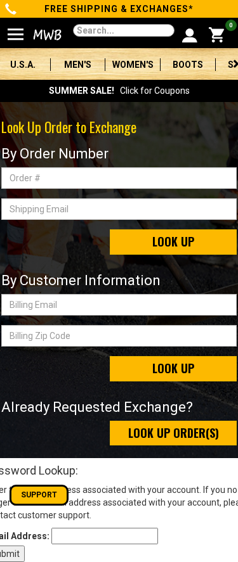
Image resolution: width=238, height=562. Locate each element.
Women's (133, 65)
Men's (77, 65)
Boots (188, 65)
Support (39, 494)
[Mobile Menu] (15, 29)
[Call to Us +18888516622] (11, 10)
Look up (173, 241)
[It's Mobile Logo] (40, 35)
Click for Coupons (119, 91)
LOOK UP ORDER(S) (173, 433)
